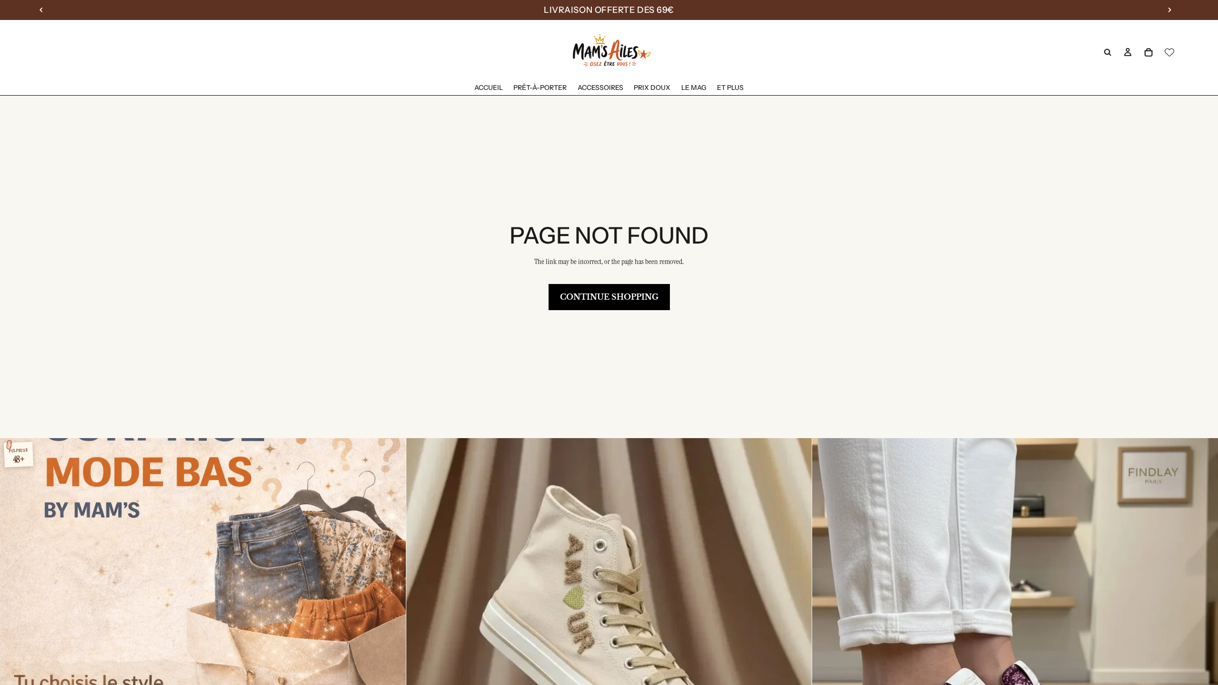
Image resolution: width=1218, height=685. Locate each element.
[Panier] (1148, 52)
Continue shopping (609, 297)
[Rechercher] (1107, 52)
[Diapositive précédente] (420, 641)
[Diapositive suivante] (797, 641)
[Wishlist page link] (1169, 52)
